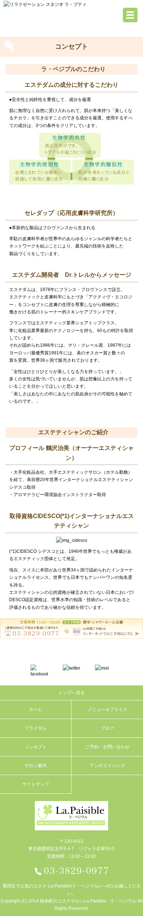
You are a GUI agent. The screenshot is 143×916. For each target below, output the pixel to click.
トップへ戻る (71, 692)
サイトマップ (35, 784)
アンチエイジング (107, 765)
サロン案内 (36, 765)
